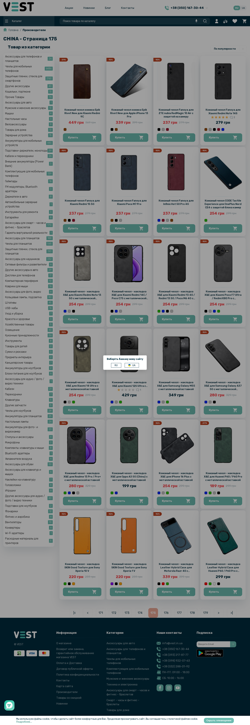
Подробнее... (24, 721)
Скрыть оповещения (218, 720)
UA (133, 365)
